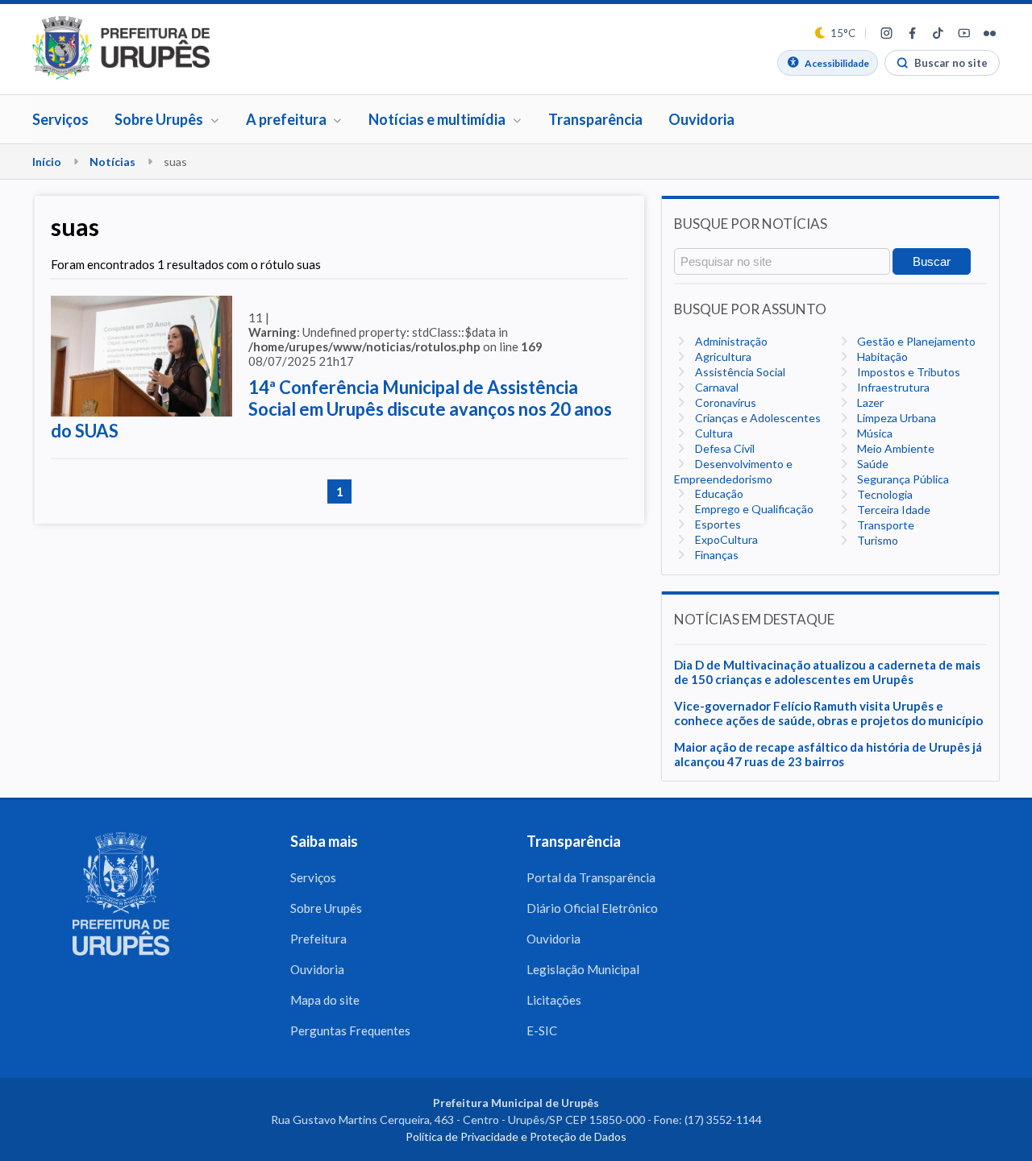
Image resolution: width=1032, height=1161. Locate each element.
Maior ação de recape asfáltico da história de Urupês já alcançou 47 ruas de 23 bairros (828, 754)
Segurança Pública (902, 479)
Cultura (713, 433)
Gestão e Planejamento (915, 341)
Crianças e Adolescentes (757, 418)
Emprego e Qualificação (753, 509)
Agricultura (722, 356)
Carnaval (716, 387)
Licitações (553, 1000)
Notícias (112, 161)
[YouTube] (963, 33)
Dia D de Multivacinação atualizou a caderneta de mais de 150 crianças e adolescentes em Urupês (827, 671)
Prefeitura (318, 938)
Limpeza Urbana (895, 418)
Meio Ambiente (894, 448)
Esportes (717, 524)
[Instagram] (886, 33)
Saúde (871, 464)
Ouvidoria (701, 119)
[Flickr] (989, 33)
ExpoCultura (725, 539)
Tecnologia (884, 494)
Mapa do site (325, 1000)
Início (46, 161)
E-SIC (541, 1030)
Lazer (869, 402)
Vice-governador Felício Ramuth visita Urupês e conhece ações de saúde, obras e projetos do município (828, 713)
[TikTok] (937, 33)
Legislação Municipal (582, 969)
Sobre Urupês (326, 908)
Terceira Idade (892, 509)
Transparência (595, 119)
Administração (730, 341)
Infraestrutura (892, 387)
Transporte (884, 525)
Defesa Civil (724, 448)
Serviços (60, 119)
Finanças (716, 555)
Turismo (876, 540)
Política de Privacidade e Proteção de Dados (516, 1136)
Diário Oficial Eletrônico (592, 908)
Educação (718, 493)
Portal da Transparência (590, 877)
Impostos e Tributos (907, 372)
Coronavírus (724, 402)
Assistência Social (739, 372)
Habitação (881, 356)
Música (874, 433)
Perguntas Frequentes (350, 1030)
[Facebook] (911, 33)
